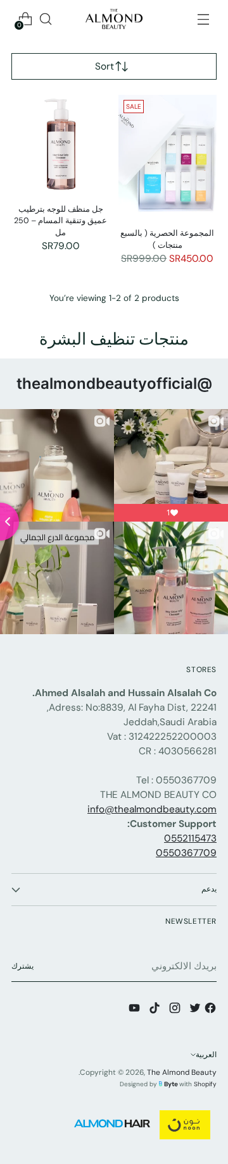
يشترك (22, 966)
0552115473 (190, 838)
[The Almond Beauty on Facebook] (209, 1010)
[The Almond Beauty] (114, 18)
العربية (206, 1055)
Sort (104, 66)
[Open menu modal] (203, 19)
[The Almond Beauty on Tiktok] (153, 1010)
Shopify (205, 1084)
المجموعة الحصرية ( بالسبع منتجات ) (167, 239)
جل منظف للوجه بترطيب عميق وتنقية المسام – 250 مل (60, 221)
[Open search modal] (45, 19)
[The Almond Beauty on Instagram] (173, 1010)
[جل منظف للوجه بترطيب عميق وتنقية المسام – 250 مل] (60, 144)
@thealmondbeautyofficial (114, 383)
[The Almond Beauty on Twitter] (193, 1010)
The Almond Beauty (182, 1072)
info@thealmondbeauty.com (152, 809)
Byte (171, 1084)
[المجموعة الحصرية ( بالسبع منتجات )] (167, 156)
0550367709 (186, 853)
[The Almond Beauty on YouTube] (133, 1010)
